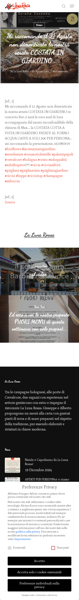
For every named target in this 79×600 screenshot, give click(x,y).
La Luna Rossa (21, 71)
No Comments (60, 71)
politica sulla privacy (28, 531)
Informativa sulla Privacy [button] (46, 595)
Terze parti (63, 547)
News (39, 25)
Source (10, 202)
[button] (72, 6)
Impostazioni (22, 539)
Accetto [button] (39, 561)
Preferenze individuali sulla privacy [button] (39, 585)
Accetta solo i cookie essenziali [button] (39, 572)
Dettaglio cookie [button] (28, 595)
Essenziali (19, 547)
